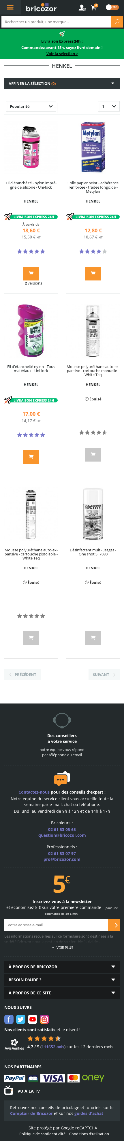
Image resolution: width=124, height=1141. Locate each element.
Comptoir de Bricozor (31, 1113)
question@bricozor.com (62, 835)
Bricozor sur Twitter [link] (20, 1019)
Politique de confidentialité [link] (42, 1133)
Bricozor (41, 7)
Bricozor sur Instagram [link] (44, 1019)
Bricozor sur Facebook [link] (9, 1019)
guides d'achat (88, 1113)
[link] (94, 8)
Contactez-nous (34, 792)
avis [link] (53, 1046)
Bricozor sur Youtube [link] (32, 1019)
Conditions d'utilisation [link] (89, 1133)
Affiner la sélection (32, 83)
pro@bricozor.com (62, 859)
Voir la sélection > (62, 53)
